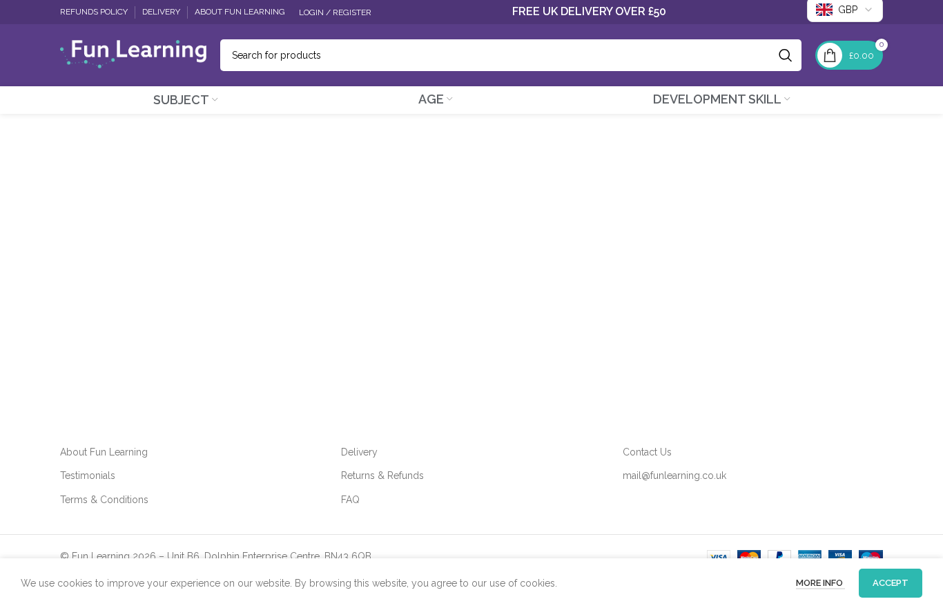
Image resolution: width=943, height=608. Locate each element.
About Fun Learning (104, 452)
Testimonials (87, 475)
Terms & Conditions (104, 499)
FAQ (350, 499)
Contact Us (647, 452)
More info (820, 583)
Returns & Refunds (382, 475)
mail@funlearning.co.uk (674, 475)
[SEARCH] (785, 55)
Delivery (359, 452)
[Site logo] (133, 54)
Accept (890, 583)
